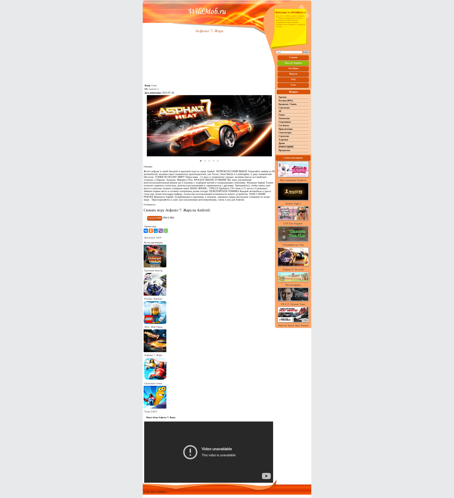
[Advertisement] (209, 59)
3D (280, 111)
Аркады (282, 97)
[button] (201, 161)
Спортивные (285, 122)
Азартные (283, 139)
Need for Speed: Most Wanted (293, 325)
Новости (293, 74)
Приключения (286, 129)
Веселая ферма (293, 285)
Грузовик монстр (153, 270)
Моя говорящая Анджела (293, 180)
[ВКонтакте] (146, 231)
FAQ (293, 79)
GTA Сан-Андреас (293, 223)
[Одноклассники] (151, 231)
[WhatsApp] (166, 231)
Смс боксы (284, 125)
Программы (284, 150)
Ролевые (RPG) (286, 100)
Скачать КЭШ (154, 218)
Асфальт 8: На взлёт (293, 269)
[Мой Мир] (156, 231)
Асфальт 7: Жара (153, 355)
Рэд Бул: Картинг (153, 298)
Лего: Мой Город (153, 327)
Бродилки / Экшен (288, 104)
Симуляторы (285, 132)
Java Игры (293, 68)
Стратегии (284, 136)
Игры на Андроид (293, 63)
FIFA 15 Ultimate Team (293, 304)
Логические (284, 118)
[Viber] (161, 231)
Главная (293, 57)
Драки (282, 143)
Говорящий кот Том (293, 244)
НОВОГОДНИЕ (286, 147)
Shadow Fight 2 (293, 203)
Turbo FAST (150, 411)
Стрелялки (284, 107)
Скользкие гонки (153, 383)
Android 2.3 (154, 89)
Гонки (154, 85)
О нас (293, 85)
